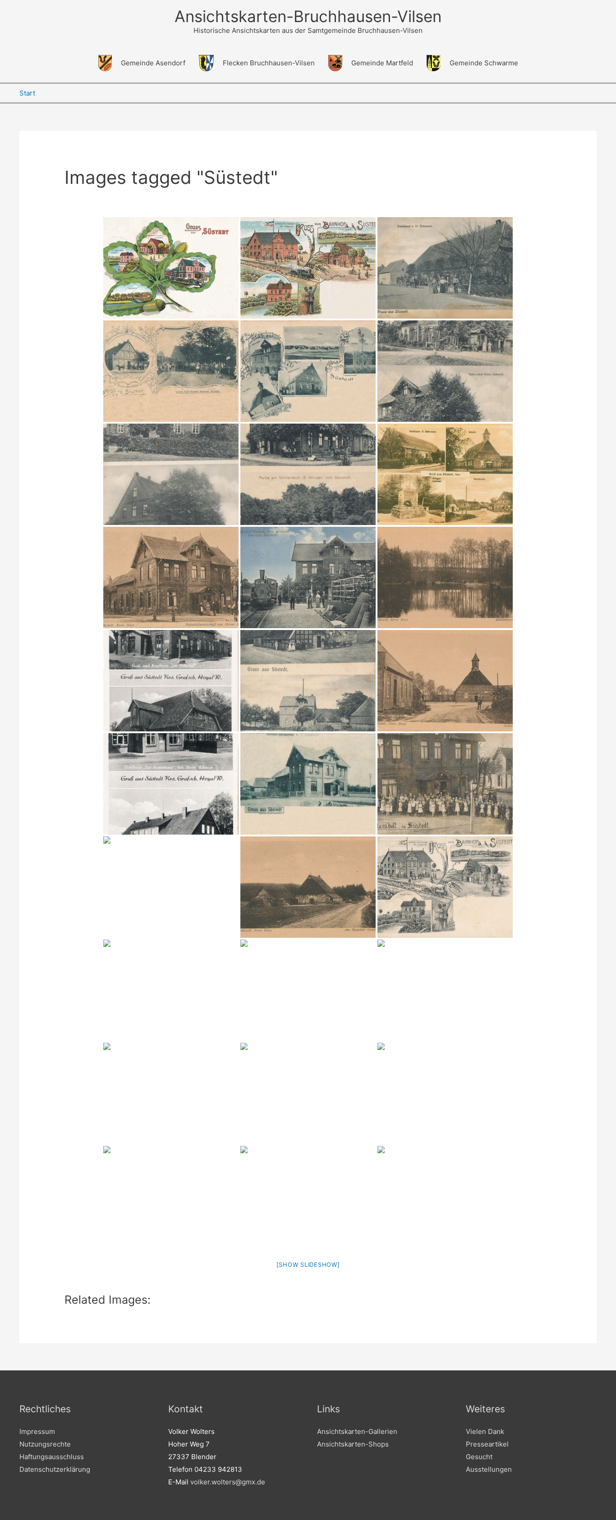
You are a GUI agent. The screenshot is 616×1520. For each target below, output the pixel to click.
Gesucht (479, 1456)
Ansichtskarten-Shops (353, 1444)
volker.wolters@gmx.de (227, 1482)
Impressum (37, 1431)
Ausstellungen (489, 1469)
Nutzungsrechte (45, 1444)
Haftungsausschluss (51, 1456)
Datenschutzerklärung (54, 1469)
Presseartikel (487, 1444)
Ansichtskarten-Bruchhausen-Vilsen (308, 16)
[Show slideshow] (308, 1264)
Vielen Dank (485, 1431)
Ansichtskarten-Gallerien (357, 1431)
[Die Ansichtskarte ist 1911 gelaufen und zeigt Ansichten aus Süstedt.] (445, 887)
